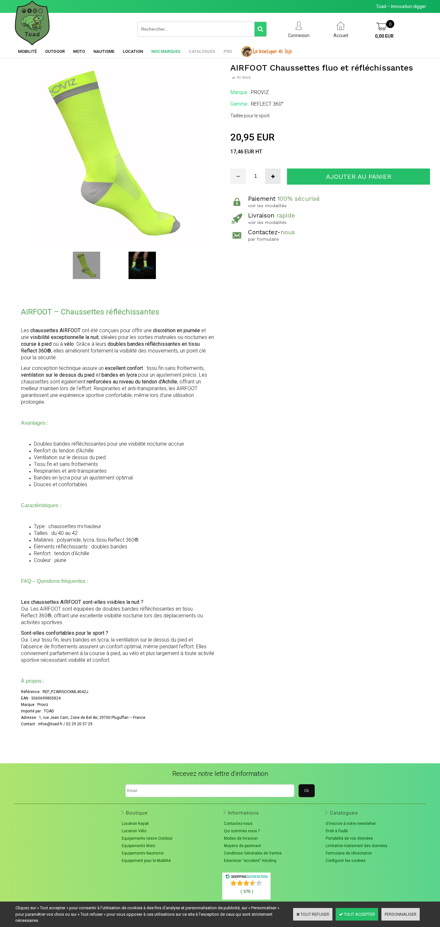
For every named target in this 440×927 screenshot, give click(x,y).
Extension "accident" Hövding (250, 860)
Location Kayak (135, 823)
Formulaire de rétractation (349, 853)
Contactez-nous (238, 823)
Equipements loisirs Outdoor (147, 838)
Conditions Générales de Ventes (253, 853)
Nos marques (165, 51)
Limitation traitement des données (356, 846)
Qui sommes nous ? (242, 831)
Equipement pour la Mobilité (146, 860)
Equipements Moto (138, 846)
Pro (228, 51)
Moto (79, 51)
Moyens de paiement (242, 846)
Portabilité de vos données (349, 838)
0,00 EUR (384, 36)
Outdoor (55, 51)
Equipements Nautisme (143, 853)
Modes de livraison (241, 838)
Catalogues (202, 51)
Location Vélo (134, 831)
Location (133, 51)
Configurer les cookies (346, 860)
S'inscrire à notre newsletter (351, 823)
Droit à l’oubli (337, 831)
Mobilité (27, 51)
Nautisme (103, 51)
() (247, 891)
